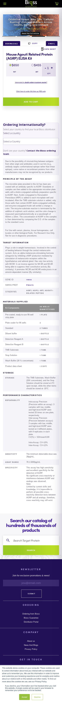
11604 (29, 279)
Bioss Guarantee (31, 618)
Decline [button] (37, 697)
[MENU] (4, 3)
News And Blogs (31, 645)
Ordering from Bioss (31, 614)
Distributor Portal (31, 622)
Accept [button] (24, 697)
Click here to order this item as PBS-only (31, 91)
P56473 (30, 285)
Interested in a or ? (31, 82)
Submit (31, 593)
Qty (49, 73)
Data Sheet (50, 49)
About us (31, 641)
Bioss (31, 3)
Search (31, 550)
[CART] (57, 5)
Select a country (11, 133)
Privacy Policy (31, 649)
